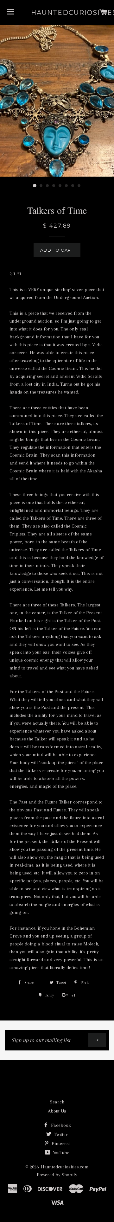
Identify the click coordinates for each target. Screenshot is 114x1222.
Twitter (60, 1134)
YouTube (60, 1152)
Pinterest (60, 1143)
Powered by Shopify (57, 1175)
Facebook (60, 1125)
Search (57, 1102)
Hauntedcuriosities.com (57, 12)
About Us (57, 1111)
